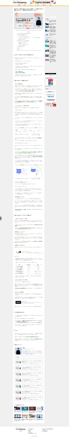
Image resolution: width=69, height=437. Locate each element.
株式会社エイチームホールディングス (27, 348)
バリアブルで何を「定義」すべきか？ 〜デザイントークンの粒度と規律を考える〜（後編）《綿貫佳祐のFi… (31, 385)
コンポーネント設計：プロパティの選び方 (23, 44)
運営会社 (29, 430)
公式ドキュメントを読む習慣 (22, 45)
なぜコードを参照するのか (22, 35)
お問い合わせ (30, 432)
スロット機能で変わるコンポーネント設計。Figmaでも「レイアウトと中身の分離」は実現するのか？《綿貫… (32, 398)
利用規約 (29, 431)
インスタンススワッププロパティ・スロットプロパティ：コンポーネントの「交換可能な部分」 (29, 37)
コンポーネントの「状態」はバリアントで (23, 38)
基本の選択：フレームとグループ (22, 42)
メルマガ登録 (30, 429)
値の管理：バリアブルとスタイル (22, 43)
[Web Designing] (21, 2)
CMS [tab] (50, 39)
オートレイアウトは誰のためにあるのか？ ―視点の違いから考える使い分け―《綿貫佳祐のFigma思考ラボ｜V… (31, 367)
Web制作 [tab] (47, 39)
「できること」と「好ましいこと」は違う (23, 41)
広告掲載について (44, 430)
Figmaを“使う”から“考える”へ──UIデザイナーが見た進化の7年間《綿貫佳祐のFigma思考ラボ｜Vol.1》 (32, 361)
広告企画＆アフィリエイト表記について (47, 429)
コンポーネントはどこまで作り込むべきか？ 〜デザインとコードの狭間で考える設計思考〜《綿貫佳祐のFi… (31, 373)
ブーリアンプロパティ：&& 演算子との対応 (24, 36)
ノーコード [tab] (54, 39)
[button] (0, 217)
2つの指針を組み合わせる (21, 46)
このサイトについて (31, 428)
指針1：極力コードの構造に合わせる (22, 34)
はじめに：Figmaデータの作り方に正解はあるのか (24, 33)
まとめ (18, 47)
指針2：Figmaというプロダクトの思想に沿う (23, 40)
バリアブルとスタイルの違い (25, 251)
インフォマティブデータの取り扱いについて (48, 428)
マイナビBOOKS (44, 431)
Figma (15, 57)
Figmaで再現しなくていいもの (22, 39)
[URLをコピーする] (0, 219)
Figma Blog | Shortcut (24, 301)
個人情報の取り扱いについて (32, 433)
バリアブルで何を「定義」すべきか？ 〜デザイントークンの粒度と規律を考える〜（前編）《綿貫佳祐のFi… (31, 379)
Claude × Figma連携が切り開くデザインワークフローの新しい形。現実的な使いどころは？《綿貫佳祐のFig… (32, 391)
